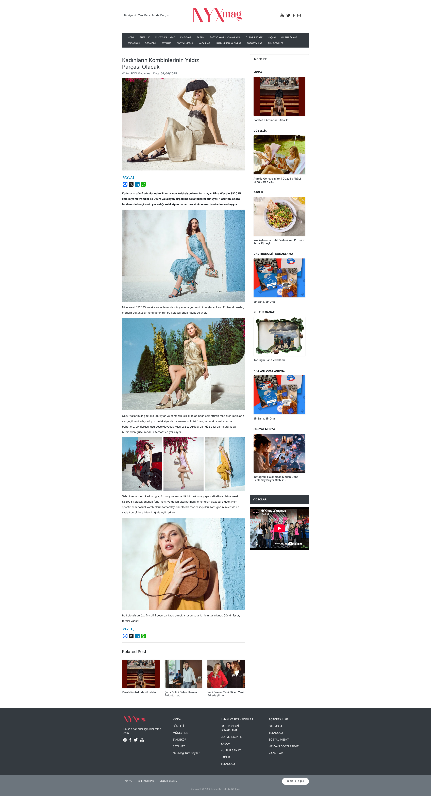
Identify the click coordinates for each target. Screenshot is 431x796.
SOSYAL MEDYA (185, 43)
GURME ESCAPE (254, 37)
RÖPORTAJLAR (254, 43)
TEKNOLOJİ (134, 43)
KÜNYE (128, 781)
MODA (131, 37)
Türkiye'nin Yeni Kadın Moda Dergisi (146, 15)
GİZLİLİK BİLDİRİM (168, 781)
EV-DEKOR (185, 37)
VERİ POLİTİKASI (146, 781)
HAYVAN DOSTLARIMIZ (284, 746)
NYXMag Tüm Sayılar (186, 753)
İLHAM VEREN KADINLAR (228, 43)
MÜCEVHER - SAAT (165, 37)
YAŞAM (272, 37)
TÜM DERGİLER (275, 43)
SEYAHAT (166, 43)
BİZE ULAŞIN (295, 781)
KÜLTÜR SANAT (289, 37)
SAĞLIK (200, 37)
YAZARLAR (204, 43)
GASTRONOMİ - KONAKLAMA (225, 37)
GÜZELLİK (145, 37)
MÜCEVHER (180, 732)
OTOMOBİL (150, 43)
